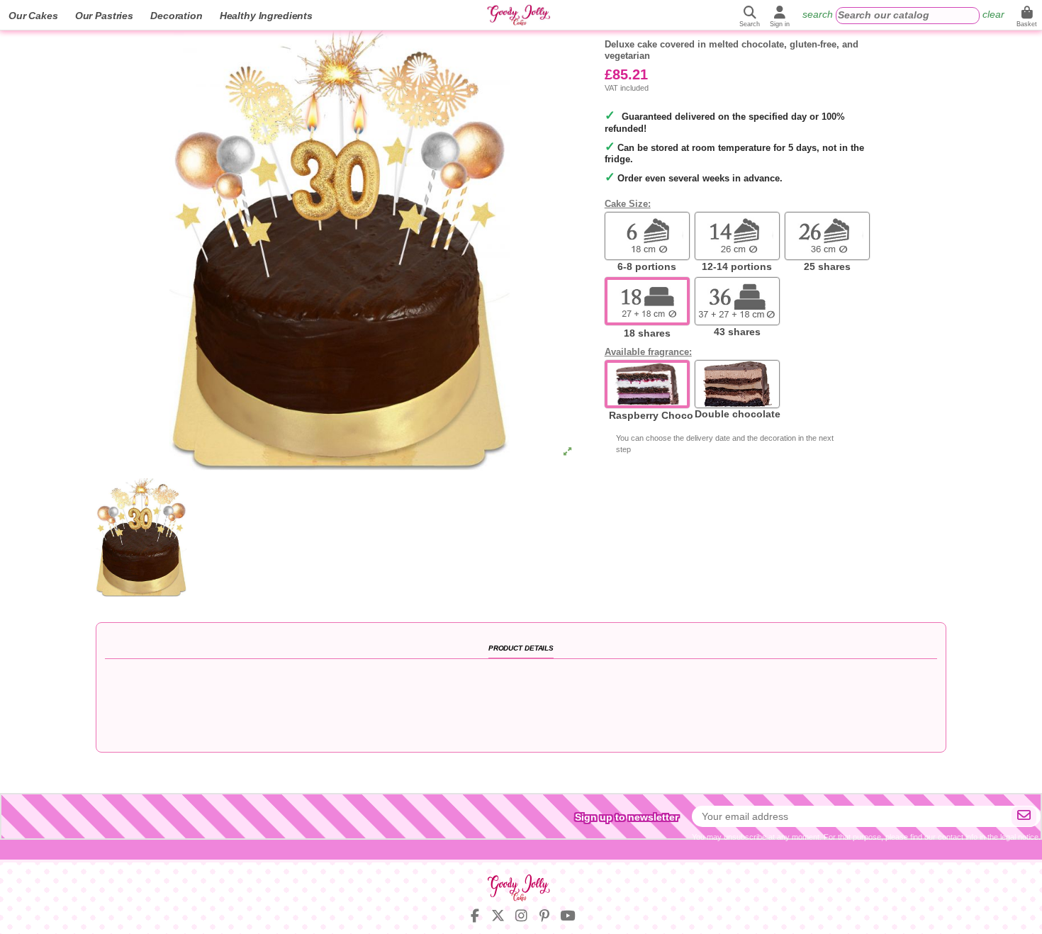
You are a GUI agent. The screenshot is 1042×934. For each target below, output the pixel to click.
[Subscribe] (1024, 816)
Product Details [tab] (521, 648)
